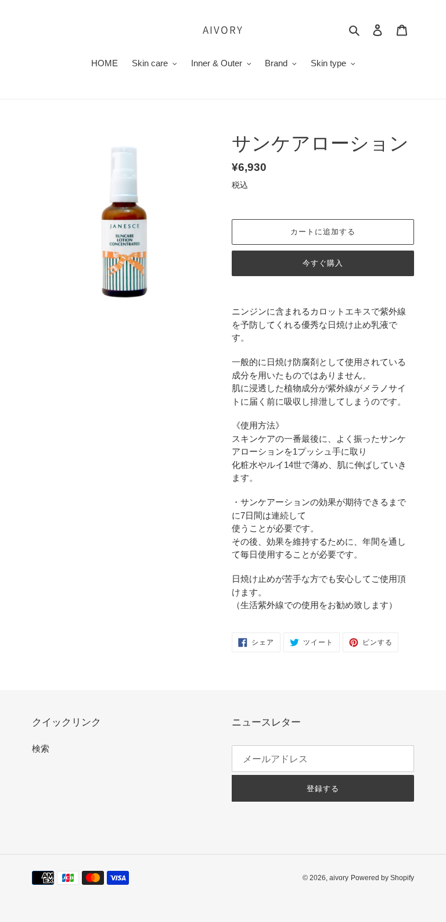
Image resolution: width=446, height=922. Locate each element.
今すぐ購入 (323, 263)
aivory (223, 30)
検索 (40, 748)
